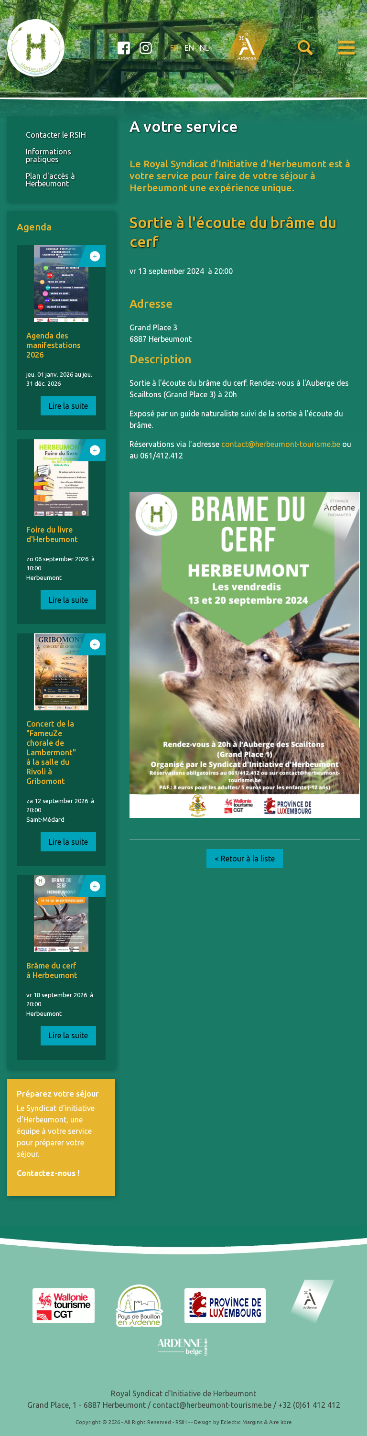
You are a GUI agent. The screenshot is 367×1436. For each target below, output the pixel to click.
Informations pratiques (48, 155)
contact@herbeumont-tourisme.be (280, 444)
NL (204, 48)
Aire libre (280, 1422)
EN (189, 48)
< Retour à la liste (245, 858)
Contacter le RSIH (56, 135)
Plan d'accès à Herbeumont (50, 180)
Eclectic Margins (241, 1422)
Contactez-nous (46, 1173)
